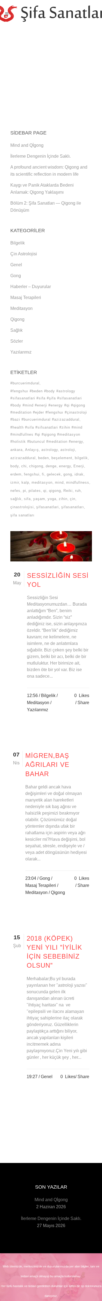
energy (65, 466)
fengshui (31, 474)
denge (51, 466)
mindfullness (77, 482)
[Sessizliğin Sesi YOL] (51, 546)
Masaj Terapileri (25, 297)
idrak (79, 474)
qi (45, 491)
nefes (15, 491)
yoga (52, 499)
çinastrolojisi (22, 507)
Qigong (17, 319)
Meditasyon (21, 308)
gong (67, 474)
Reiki (68, 491)
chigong (36, 466)
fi (43, 474)
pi (24, 491)
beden (43, 458)
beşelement (61, 458)
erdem (15, 474)
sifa (27, 499)
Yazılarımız (21, 352)
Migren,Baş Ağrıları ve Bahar (47, 764)
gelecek (54, 474)
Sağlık (16, 330)
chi (24, 466)
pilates (35, 491)
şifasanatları (72, 507)
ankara (16, 450)
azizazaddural (23, 458)
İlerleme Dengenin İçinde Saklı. (40, 156)
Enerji (78, 466)
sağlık (15, 499)
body (14, 466)
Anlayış (32, 450)
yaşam (39, 499)
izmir (14, 482)
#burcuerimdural (24, 383)
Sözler (16, 341)
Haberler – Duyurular (30, 286)
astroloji (67, 450)
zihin (63, 499)
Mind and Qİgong (27, 145)
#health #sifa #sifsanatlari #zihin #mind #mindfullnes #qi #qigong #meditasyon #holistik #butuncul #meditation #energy (46, 434)
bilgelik (81, 458)
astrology (49, 450)
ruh (78, 491)
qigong (55, 491)
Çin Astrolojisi (23, 254)
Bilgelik (17, 243)
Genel (16, 264)
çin (72, 499)
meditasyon (42, 482)
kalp (25, 482)
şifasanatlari (47, 507)
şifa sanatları (22, 515)
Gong (15, 275)
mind (59, 482)
